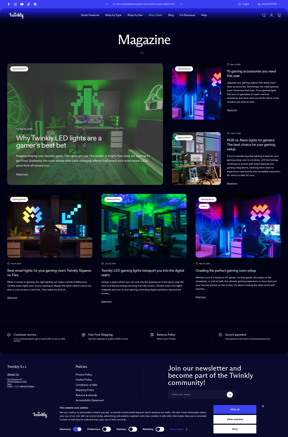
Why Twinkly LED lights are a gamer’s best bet (58, 142)
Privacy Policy (84, 374)
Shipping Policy (85, 390)
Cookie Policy (84, 379)
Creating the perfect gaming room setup (226, 270)
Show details (176, 429)
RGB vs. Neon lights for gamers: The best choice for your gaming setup (251, 144)
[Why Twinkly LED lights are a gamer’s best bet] (85, 124)
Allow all (234, 409)
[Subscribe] (230, 395)
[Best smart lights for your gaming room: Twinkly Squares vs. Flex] (49, 226)
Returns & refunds (86, 395)
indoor (204, 206)
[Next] (181, 4)
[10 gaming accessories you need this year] (196, 91)
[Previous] (107, 4)
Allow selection (235, 419)
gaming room (19, 69)
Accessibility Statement (90, 400)
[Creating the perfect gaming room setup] (238, 226)
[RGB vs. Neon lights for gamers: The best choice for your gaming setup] (196, 158)
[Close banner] (263, 406)
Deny (235, 429)
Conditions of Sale (86, 385)
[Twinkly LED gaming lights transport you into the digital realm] (144, 226)
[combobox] (246, 4)
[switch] (106, 429)
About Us (13, 374)
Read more (22, 174)
